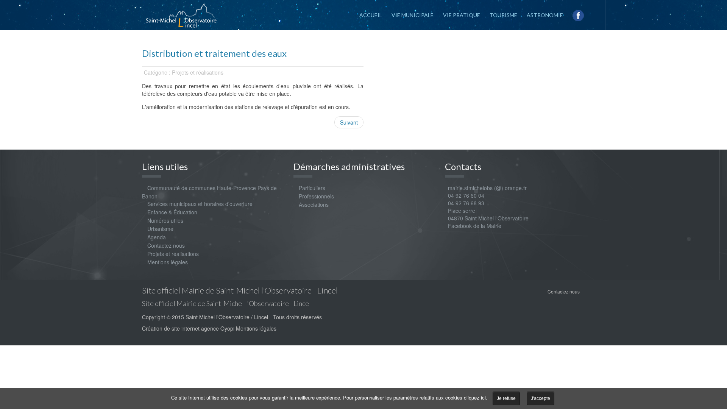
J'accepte (540, 398)
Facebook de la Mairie (474, 225)
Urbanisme (160, 229)
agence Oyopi (217, 328)
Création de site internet (171, 328)
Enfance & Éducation (172, 212)
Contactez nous (166, 245)
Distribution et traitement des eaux (214, 53)
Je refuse (506, 398)
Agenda (156, 237)
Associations (314, 204)
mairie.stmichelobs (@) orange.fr (486, 188)
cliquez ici (475, 397)
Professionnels (316, 196)
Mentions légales (167, 262)
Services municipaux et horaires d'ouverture (200, 204)
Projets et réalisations (173, 254)
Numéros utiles (165, 220)
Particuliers (312, 188)
